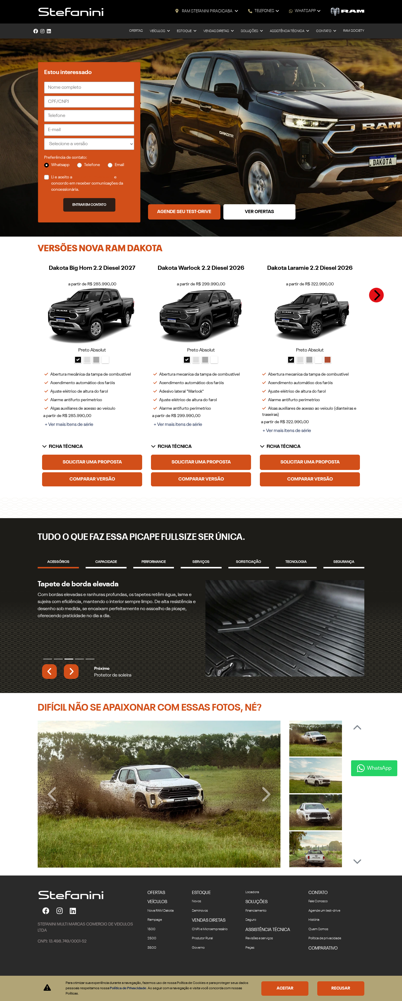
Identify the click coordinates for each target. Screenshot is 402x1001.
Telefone (92, 165)
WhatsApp (305, 11)
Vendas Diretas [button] (216, 31)
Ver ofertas (259, 212)
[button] (376, 295)
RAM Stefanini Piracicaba (207, 11)
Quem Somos (318, 950)
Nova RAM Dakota (160, 932)
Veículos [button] (158, 31)
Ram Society (353, 31)
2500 (151, 960)
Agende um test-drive (324, 932)
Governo (198, 969)
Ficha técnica (66, 446)
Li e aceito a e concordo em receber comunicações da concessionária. (87, 183)
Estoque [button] (184, 31)
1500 (151, 950)
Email (119, 165)
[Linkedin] (49, 31)
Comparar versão (92, 479)
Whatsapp (60, 165)
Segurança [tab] (343, 562)
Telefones (264, 11)
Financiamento (255, 932)
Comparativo (323, 969)
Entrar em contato (89, 205)
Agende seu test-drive (184, 212)
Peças (249, 969)
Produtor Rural (202, 960)
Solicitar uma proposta (92, 462)
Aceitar (285, 988)
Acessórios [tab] (58, 562)
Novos (196, 923)
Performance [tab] (154, 562)
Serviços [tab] (201, 562)
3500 (151, 969)
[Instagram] (42, 31)
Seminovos (200, 932)
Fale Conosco (318, 923)
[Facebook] (35, 31)
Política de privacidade (324, 960)
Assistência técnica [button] (287, 31)
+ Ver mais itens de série (69, 424)
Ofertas (136, 31)
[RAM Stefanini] (71, 11)
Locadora (252, 913)
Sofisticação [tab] (248, 562)
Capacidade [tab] (106, 562)
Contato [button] (324, 31)
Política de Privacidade (93, 177)
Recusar (340, 988)
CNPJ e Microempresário (209, 950)
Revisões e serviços (259, 960)
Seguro (250, 941)
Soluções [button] (250, 31)
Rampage (154, 941)
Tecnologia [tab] (296, 562)
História (313, 941)
